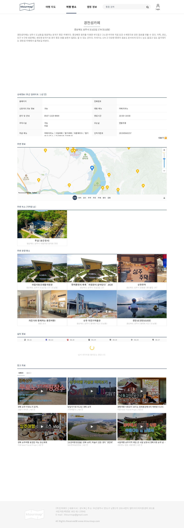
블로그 (29, 373)
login (158, 9)
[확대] (164, 150)
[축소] (164, 171)
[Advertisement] (92, 67)
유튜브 (20, 373)
